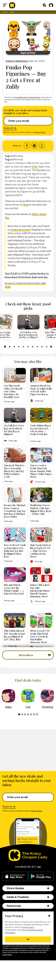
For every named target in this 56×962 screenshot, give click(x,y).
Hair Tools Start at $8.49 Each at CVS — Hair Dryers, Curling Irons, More (40, 550)
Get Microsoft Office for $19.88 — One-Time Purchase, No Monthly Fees (14, 391)
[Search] (44, 5)
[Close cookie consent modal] (49, 916)
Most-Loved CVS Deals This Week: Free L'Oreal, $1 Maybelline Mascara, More (39, 636)
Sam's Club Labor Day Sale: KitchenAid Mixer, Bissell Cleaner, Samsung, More (40, 590)
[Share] (42, 145)
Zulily (34, 166)
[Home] (12, 5)
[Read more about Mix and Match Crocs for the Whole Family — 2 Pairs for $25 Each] (15, 574)
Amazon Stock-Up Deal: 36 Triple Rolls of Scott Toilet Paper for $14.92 (41, 390)
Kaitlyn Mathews (17, 61)
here (26, 204)
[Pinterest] (34, 146)
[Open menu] (5, 5)
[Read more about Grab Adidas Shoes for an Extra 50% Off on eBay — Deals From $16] (41, 415)
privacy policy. (28, 927)
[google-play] (41, 876)
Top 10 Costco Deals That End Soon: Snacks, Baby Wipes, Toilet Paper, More (41, 471)
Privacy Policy (39, 132)
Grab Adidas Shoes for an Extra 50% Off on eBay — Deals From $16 (40, 430)
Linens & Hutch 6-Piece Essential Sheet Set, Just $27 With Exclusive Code (14, 471)
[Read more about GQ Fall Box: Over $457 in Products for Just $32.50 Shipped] (15, 415)
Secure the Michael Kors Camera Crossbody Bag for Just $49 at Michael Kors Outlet (15, 510)
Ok (28, 939)
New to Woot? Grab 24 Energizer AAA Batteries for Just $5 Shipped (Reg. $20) (15, 550)
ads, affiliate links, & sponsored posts (28, 97)
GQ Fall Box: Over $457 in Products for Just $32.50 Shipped (14, 430)
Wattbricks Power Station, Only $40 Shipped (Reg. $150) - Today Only (40, 509)
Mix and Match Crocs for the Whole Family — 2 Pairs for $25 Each (14, 589)
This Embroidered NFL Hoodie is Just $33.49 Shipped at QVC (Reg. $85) (14, 635)
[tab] (9, 346)
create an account (20, 229)
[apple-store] (15, 876)
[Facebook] (27, 146)
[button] (48, 888)
